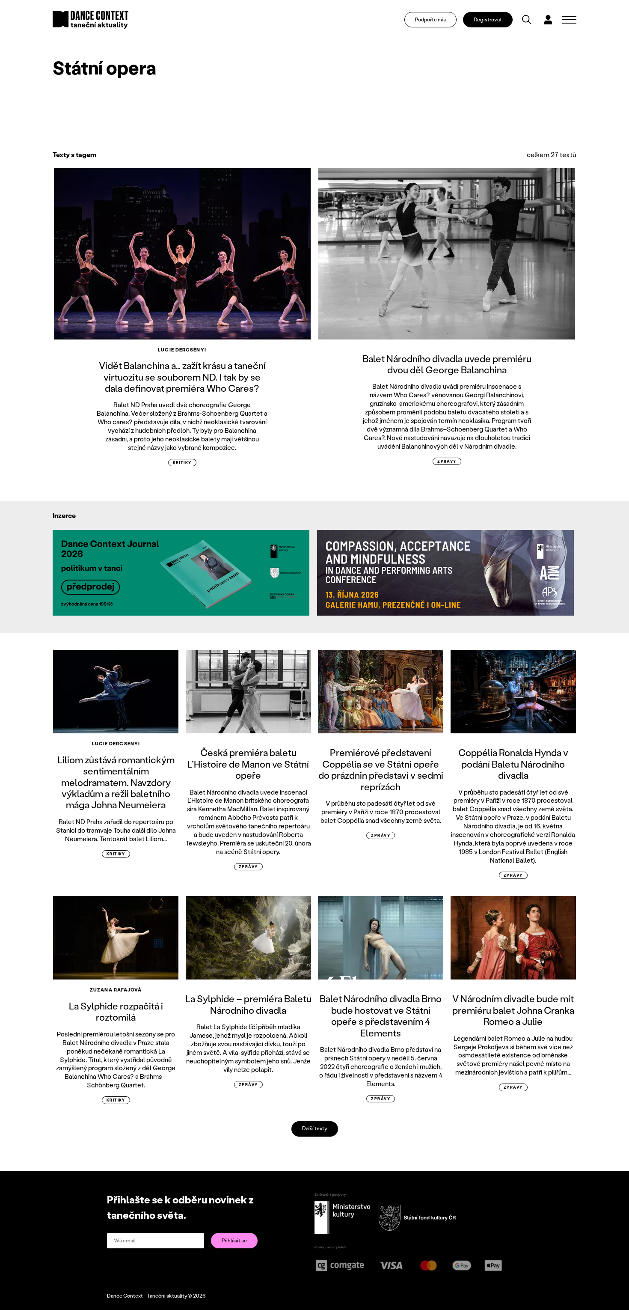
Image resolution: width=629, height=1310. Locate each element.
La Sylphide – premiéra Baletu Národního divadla (248, 1004)
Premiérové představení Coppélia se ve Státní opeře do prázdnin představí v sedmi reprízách (380, 769)
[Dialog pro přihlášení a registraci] (548, 19)
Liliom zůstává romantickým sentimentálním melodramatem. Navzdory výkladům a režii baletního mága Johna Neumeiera (116, 782)
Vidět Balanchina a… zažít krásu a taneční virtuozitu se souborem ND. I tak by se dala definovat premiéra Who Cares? (182, 376)
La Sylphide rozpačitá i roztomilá (116, 1011)
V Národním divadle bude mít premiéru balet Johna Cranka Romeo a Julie (513, 1009)
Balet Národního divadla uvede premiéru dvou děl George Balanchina (446, 364)
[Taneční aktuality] (90, 20)
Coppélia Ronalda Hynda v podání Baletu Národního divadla (513, 763)
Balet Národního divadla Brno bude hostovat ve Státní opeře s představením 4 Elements (381, 1015)
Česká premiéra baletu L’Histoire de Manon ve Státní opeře (248, 763)
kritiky (182, 462)
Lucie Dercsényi (182, 350)
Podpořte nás (430, 19)
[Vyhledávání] (526, 19)
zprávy (447, 461)
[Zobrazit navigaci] (569, 19)
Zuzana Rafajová (116, 990)
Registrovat (488, 19)
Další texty (314, 1128)
